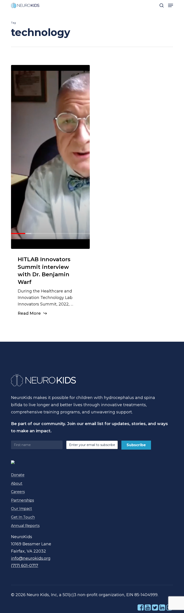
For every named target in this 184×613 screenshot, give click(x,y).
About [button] (16, 483)
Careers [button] (18, 492)
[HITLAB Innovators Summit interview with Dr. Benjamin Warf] (50, 157)
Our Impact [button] (21, 509)
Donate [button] (17, 475)
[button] (170, 5)
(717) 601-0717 (24, 565)
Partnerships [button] (22, 500)
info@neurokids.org (30, 558)
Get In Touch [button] (23, 517)
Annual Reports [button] (25, 526)
